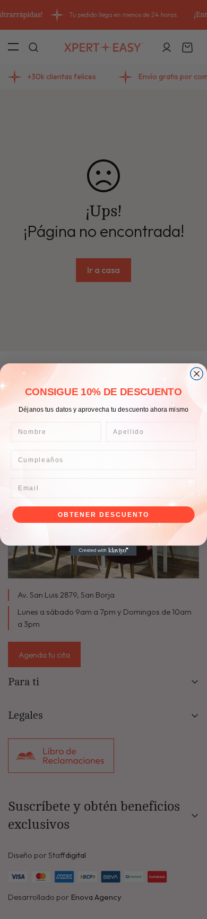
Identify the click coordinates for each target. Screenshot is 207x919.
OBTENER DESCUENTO (103, 514)
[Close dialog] (197, 374)
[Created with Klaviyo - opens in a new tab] (104, 551)
